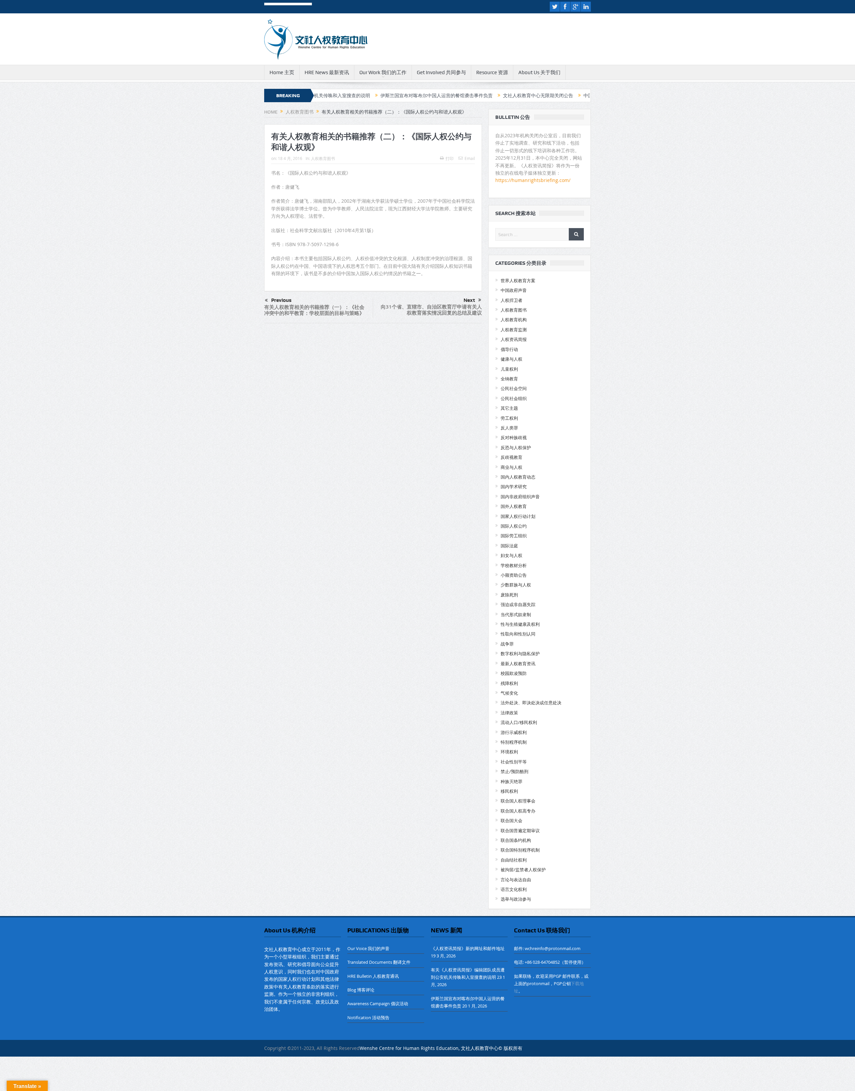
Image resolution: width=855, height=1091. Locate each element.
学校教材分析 (514, 565)
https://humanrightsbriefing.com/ (533, 180)
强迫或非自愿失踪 (518, 604)
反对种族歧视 (514, 437)
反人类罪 (509, 428)
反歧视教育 (511, 457)
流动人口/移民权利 (519, 722)
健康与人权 (511, 359)
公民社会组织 (514, 398)
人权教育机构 (514, 320)
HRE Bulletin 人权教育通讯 (373, 976)
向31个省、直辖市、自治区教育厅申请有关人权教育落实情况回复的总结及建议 (431, 309)
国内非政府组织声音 (520, 497)
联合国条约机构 (516, 840)
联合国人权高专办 (518, 811)
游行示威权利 (514, 732)
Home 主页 (282, 72)
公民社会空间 (514, 388)
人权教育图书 (323, 158)
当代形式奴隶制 (516, 614)
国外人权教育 (514, 506)
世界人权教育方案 (518, 281)
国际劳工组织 (514, 536)
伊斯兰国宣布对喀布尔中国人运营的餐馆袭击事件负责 (393, 95)
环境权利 (509, 752)
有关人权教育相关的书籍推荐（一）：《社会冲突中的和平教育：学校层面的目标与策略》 (314, 310)
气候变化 (509, 693)
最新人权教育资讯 (518, 664)
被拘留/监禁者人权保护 (523, 870)
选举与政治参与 (516, 899)
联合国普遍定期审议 (520, 831)
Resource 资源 (492, 72)
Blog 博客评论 (360, 990)
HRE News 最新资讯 (327, 72)
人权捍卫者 (511, 300)
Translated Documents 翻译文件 (378, 962)
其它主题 (509, 408)
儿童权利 (509, 369)
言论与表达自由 (516, 880)
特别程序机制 (514, 742)
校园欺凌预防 (514, 673)
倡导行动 (509, 349)
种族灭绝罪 (511, 781)
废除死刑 (509, 595)
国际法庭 (509, 546)
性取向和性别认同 (518, 634)
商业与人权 (511, 467)
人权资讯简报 (514, 339)
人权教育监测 (514, 330)
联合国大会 (511, 820)
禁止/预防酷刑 (514, 771)
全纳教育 (509, 379)
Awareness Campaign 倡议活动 (377, 1004)
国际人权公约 (514, 526)
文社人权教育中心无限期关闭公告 (495, 95)
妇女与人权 (511, 555)
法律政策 (509, 713)
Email (470, 158)
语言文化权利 (514, 889)
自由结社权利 (514, 860)
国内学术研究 (514, 487)
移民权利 (509, 791)
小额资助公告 (514, 575)
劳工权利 (509, 418)
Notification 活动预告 (368, 1018)
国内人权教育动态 (518, 477)
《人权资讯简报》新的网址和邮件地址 (468, 948)
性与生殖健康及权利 (520, 624)
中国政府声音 (514, 290)
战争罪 (507, 644)
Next (469, 300)
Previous (281, 300)
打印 (450, 158)
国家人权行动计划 (518, 516)
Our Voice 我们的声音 (368, 948)
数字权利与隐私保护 (520, 654)
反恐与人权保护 (516, 447)
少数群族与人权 (516, 585)
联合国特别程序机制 (520, 850)
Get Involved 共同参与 (441, 72)
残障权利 (509, 683)
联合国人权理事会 (518, 801)
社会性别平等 (514, 762)
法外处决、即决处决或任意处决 (531, 703)
